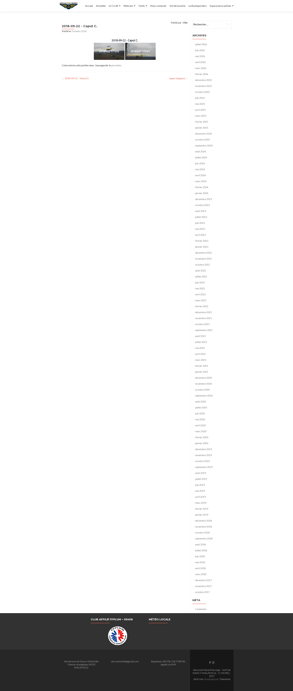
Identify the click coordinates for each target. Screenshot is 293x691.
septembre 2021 (204, 330)
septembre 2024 (204, 145)
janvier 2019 (201, 514)
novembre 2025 (203, 85)
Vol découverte (177, 5)
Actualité (101, 5)
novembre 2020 (203, 383)
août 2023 (200, 210)
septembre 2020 (204, 395)
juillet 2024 (201, 157)
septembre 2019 (204, 467)
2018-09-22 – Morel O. (75, 78)
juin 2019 (200, 484)
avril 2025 (200, 109)
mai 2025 (200, 103)
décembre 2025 (203, 79)
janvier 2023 (201, 246)
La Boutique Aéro (197, 5)
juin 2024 (200, 163)
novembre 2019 (203, 455)
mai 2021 (200, 347)
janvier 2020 (201, 443)
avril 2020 (200, 425)
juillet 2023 (201, 216)
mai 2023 (200, 228)
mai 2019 (200, 490)
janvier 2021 (201, 371)
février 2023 (201, 240)
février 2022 (201, 306)
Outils (141, 5)
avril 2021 (200, 353)
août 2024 (200, 151)
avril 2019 (200, 496)
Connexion (200, 608)
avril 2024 (200, 175)
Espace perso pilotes (220, 5)
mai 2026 (200, 56)
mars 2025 (200, 115)
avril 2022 (200, 294)
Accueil (89, 5)
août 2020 (200, 401)
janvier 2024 (201, 193)
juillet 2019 (201, 478)
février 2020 (201, 437)
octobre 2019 (202, 461)
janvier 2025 (201, 127)
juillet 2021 (201, 341)
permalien (116, 65)
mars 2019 (200, 502)
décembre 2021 (203, 312)
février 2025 (201, 121)
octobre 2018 (202, 532)
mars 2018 (200, 574)
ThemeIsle (224, 679)
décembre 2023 (203, 199)
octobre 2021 (202, 324)
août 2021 (200, 336)
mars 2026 (200, 68)
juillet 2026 (201, 44)
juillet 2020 (201, 407)
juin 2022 (200, 282)
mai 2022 (200, 288)
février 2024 (201, 187)
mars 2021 (200, 359)
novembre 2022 (203, 258)
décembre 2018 (203, 520)
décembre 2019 (203, 449)
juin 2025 (200, 97)
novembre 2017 (203, 586)
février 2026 (201, 74)
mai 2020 (200, 419)
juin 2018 (200, 556)
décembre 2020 (203, 377)
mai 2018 (200, 562)
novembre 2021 (203, 318)
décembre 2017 (203, 580)
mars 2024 (200, 181)
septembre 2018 (204, 538)
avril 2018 (200, 568)
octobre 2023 (202, 205)
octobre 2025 (202, 91)
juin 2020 (200, 413)
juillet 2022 (201, 276)
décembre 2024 (203, 133)
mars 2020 (200, 431)
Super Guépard (178, 78)
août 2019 (200, 472)
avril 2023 (200, 234)
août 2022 (200, 270)
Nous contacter (158, 5)
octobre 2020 (202, 389)
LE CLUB (113, 5)
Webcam (128, 5)
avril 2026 (200, 62)
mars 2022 (200, 300)
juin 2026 (200, 50)
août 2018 (200, 544)
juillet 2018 (201, 550)
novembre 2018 (203, 526)
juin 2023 (200, 222)
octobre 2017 (202, 592)
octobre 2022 (202, 264)
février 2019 (201, 508)
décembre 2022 (203, 252)
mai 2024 (200, 169)
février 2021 (201, 365)
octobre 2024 (202, 139)
